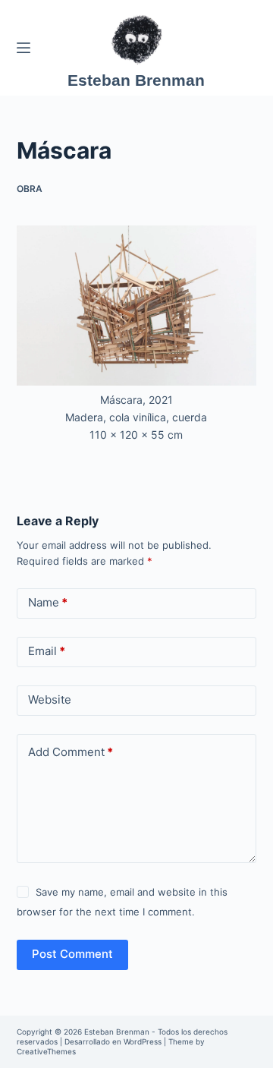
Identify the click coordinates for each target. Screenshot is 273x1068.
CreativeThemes (46, 1051)
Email (46, 651)
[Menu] (23, 48)
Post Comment (72, 954)
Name (47, 602)
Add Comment (70, 752)
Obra (29, 188)
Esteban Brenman (136, 80)
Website (49, 699)
